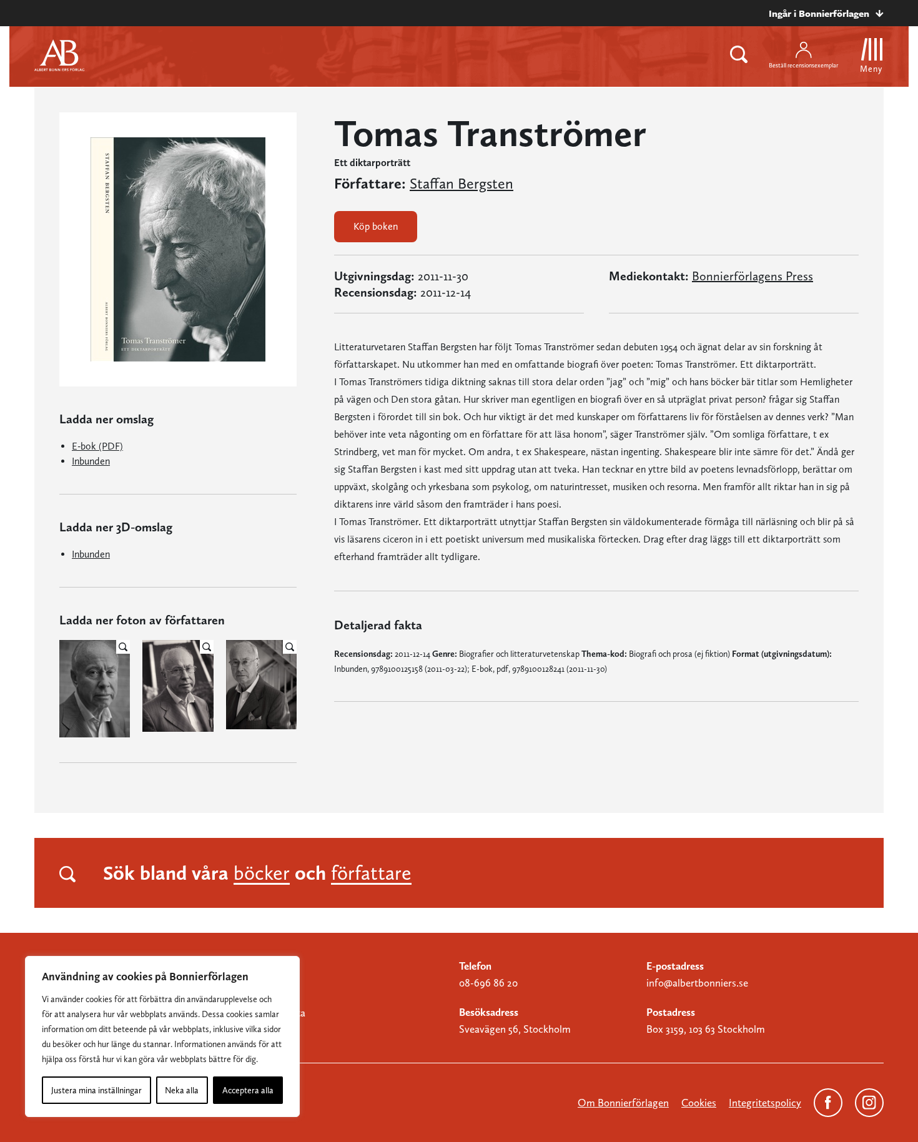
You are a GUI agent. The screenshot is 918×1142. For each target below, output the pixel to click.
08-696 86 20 (488, 983)
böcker (262, 873)
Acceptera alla (248, 1090)
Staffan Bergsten (461, 183)
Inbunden (91, 461)
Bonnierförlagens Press (752, 275)
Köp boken (375, 226)
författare (371, 873)
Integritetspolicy (765, 1102)
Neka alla (182, 1090)
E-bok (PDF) (97, 446)
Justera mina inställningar (96, 1090)
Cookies (698, 1102)
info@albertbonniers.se (697, 983)
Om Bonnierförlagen (623, 1102)
